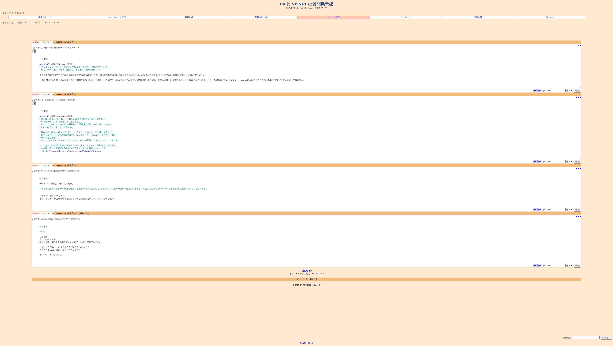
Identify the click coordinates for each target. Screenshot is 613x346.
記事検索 (478, 17)
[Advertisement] (306, 33)
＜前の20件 (306, 271)
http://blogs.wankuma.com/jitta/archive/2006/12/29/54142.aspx (73, 151)
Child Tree (306, 343)
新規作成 (189, 17)
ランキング (406, 17)
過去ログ (550, 17)
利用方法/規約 (261, 17)
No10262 (45, 116)
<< (46, 22)
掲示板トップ (44, 17)
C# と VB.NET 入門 (117, 17)
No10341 (45, 183)
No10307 (45, 64)
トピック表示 (333, 17)
